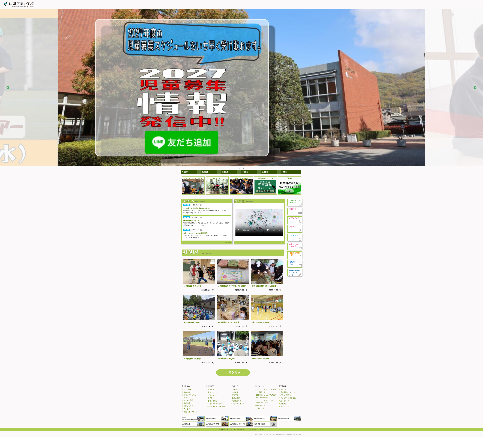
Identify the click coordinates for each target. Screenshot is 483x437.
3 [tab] (243, 168)
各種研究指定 (212, 401)
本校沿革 (187, 392)
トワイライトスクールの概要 (266, 389)
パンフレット (285, 407)
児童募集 (265, 172)
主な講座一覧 (260, 392)
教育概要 (205, 172)
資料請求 (187, 403)
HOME (284, 172)
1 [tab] (236, 168)
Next (475, 87)
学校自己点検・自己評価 (216, 407)
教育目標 (211, 389)
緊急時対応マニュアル (191, 412)
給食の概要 (236, 398)
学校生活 (225, 172)
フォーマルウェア (238, 404)
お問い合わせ (188, 406)
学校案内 (185, 172)
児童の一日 (260, 408)
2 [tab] (239, 168)
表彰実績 (235, 395)
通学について (236, 401)
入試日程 (283, 389)
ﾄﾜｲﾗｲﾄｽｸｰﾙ (246, 172)
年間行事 (235, 392)
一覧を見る (227, 242)
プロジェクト (212, 395)
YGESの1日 (236, 389)
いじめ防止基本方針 (215, 404)
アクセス (187, 409)
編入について (285, 401)
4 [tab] (247, 168)
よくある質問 (188, 400)
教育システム (212, 392)
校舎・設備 (187, 389)
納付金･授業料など (286, 395)
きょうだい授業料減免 (288, 398)
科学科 (210, 398)
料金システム (260, 405)
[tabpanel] (241, 87)
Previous (7, 87)
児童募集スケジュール (288, 392)
